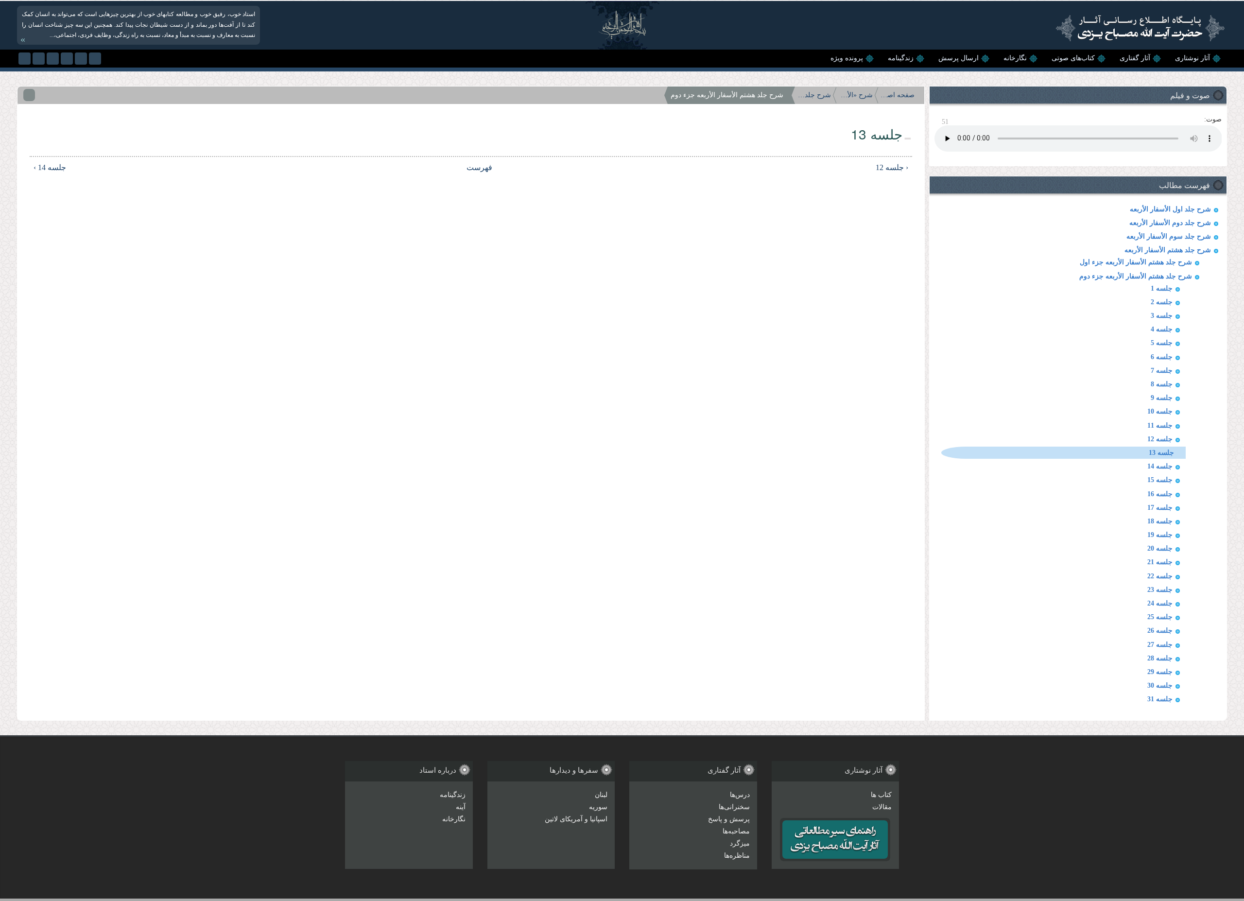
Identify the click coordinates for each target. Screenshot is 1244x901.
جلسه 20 (1160, 548)
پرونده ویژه (846, 58)
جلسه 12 (1160, 439)
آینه (461, 807)
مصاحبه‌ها (736, 831)
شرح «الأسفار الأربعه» (856, 95)
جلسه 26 (1160, 630)
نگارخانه (1015, 58)
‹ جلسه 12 (892, 167)
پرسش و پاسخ (729, 819)
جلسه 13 (1161, 452)
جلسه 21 (1160, 562)
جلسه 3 (1162, 315)
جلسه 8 (1162, 384)
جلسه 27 (1160, 644)
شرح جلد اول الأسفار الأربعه (1170, 209)
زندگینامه (901, 58)
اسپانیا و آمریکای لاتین (576, 819)
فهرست (479, 167)
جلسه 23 (1160, 589)
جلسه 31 (1160, 699)
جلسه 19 (1160, 534)
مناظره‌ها (737, 855)
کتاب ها (881, 794)
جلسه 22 (1160, 576)
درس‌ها (740, 794)
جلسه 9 (1162, 397)
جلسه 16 (1160, 494)
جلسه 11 (1160, 425)
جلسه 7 (1162, 370)
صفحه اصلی (898, 95)
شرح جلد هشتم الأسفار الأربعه (1167, 250)
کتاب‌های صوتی (1073, 58)
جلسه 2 (1162, 302)
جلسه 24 (1160, 603)
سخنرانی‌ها (734, 807)
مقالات (882, 807)
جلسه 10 (1160, 411)
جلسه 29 (1160, 672)
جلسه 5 (1162, 343)
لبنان (601, 794)
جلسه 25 (1160, 617)
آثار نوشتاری (1192, 58)
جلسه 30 (1160, 685)
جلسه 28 (1160, 658)
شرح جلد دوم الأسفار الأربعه (1170, 222)
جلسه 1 (1162, 288)
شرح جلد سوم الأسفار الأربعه (1168, 236)
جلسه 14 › (50, 167)
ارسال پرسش (958, 58)
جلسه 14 (1160, 466)
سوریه (598, 807)
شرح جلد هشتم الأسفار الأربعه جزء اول (1136, 262)
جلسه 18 (1160, 521)
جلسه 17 (1160, 507)
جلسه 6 (1162, 357)
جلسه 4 (1162, 329)
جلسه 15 (1160, 480)
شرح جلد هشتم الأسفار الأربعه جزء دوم (1135, 276)
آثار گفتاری (1135, 58)
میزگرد (740, 843)
